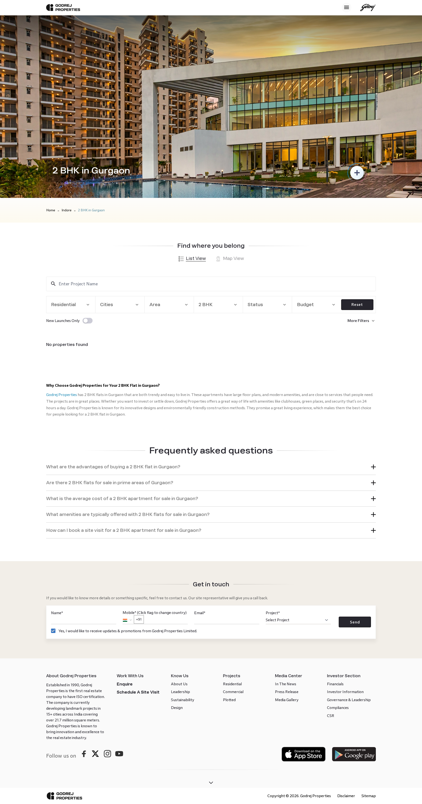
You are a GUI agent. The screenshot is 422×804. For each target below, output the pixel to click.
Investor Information (345, 692)
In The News (285, 684)
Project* (273, 613)
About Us (179, 684)
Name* (57, 613)
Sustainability (182, 700)
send (355, 622)
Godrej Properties (61, 395)
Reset (357, 304)
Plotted (229, 700)
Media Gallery (286, 700)
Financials (335, 684)
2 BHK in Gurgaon (91, 210)
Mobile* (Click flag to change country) (155, 616)
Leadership (180, 692)
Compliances (338, 708)
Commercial (233, 692)
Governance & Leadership (349, 700)
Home (50, 210)
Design (177, 708)
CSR (330, 716)
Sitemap (368, 796)
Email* (199, 613)
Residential (232, 684)
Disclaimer (346, 796)
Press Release (286, 692)
